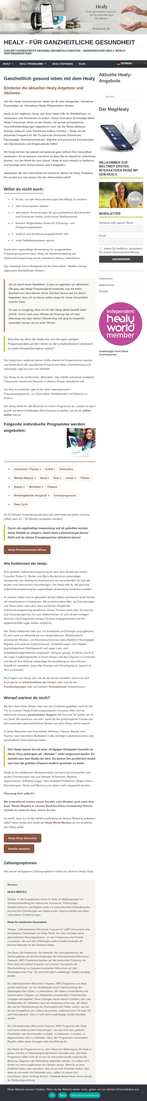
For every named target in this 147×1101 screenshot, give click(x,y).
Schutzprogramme (65, 495)
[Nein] (142, 1093)
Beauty (18, 486)
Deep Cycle (20, 504)
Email (102, 235)
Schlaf (49, 469)
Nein (62, 1095)
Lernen (70, 478)
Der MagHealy (114, 109)
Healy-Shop (15, 754)
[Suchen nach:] (121, 97)
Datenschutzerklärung (85, 1095)
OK (52, 1095)
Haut (56, 478)
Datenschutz (106, 284)
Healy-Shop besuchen (22, 838)
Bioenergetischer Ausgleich (30, 495)
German (126, 63)
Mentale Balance (23, 478)
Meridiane (35, 486)
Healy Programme (31, 64)
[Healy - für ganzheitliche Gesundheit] (73, 32)
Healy (7, 64)
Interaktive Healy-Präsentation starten (49, 105)
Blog (82, 64)
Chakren (52, 486)
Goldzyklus (66, 469)
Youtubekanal (57, 686)
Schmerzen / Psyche (26, 469)
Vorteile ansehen (19, 848)
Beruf (43, 478)
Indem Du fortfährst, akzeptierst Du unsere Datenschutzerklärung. (120, 250)
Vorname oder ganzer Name (116, 222)
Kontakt (103, 291)
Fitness (85, 478)
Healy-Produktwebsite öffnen (27, 549)
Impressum (106, 278)
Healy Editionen (62, 64)
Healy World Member (58, 822)
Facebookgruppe (15, 686)
